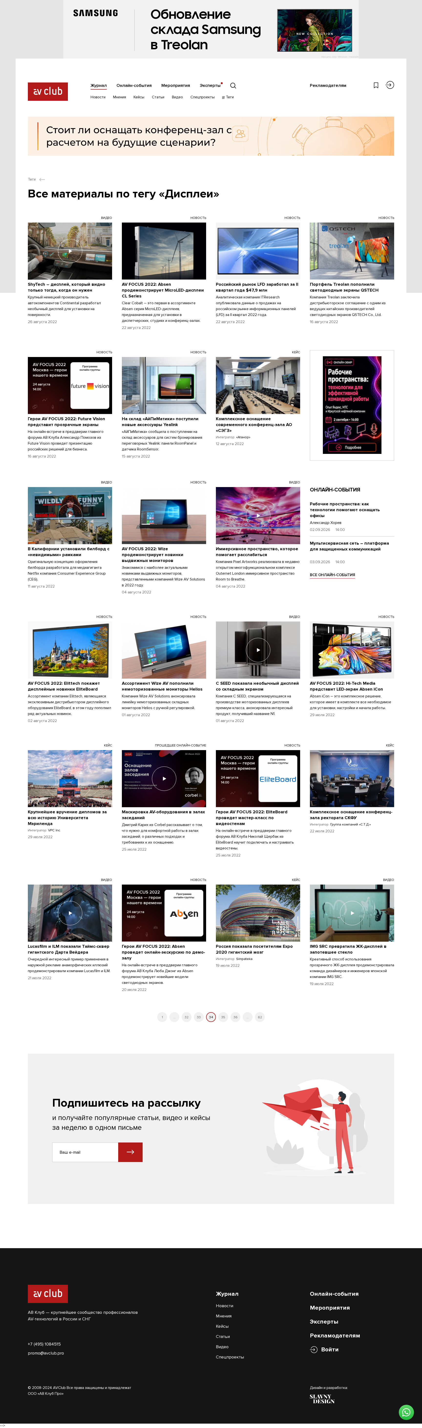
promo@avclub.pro (46, 1353)
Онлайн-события (134, 85)
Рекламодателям (328, 85)
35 (223, 1017)
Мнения (119, 97)
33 (199, 1017)
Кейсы (139, 97)
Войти (330, 1349)
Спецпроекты (202, 97)
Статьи (158, 97)
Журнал (99, 85)
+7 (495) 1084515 (44, 1344)
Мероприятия (175, 85)
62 (260, 1017)
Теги (229, 97)
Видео (177, 97)
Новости (98, 97)
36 (235, 1017)
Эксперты (210, 85)
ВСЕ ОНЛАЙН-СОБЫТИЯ (332, 574)
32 (187, 1017)
